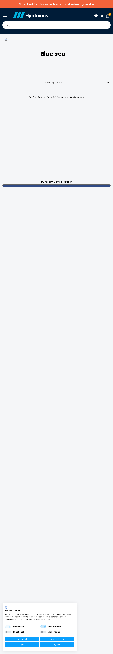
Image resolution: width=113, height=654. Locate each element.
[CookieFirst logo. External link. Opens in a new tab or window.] (6, 607)
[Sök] (8, 25)
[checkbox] (8, 626)
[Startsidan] (30, 16)
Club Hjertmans (41, 4)
